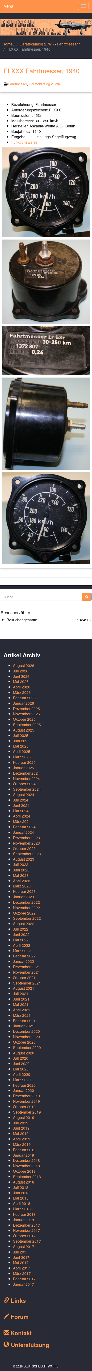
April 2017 (21, 1268)
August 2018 (23, 1182)
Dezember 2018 (26, 1160)
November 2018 (26, 1165)
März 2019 (22, 1144)
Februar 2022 (24, 956)
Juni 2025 (21, 741)
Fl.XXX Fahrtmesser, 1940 (41, 70)
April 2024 (21, 816)
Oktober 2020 (24, 1042)
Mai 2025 (21, 746)
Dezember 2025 (26, 708)
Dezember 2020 (26, 1031)
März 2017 (22, 1273)
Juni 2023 (21, 870)
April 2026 (21, 687)
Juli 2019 (20, 1123)
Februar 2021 (24, 1020)
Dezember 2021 (26, 966)
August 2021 (23, 988)
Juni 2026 (21, 676)
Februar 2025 (24, 762)
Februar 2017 (24, 1278)
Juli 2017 (20, 1252)
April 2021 (21, 1010)
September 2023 (27, 853)
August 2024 (23, 794)
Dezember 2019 (26, 1095)
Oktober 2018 (24, 1171)
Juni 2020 (21, 1063)
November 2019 (26, 1101)
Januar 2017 (23, 1284)
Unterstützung (29, 1345)
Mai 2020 (21, 1069)
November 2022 (26, 907)
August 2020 (23, 1053)
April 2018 (21, 1203)
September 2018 (27, 1176)
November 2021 (26, 972)
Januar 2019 (23, 1155)
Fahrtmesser (67, 44)
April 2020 (21, 1074)
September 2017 (27, 1241)
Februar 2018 (24, 1214)
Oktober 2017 (24, 1235)
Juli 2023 (20, 864)
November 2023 (26, 843)
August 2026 (23, 665)
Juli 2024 (20, 800)
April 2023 (21, 880)
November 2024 (26, 778)
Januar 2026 (23, 703)
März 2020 (22, 1079)
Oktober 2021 (24, 977)
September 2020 (27, 1047)
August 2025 (23, 730)
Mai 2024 (21, 811)
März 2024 (22, 821)
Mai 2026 (21, 681)
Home (7, 44)
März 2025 (22, 757)
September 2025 (27, 724)
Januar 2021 (23, 1026)
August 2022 (23, 923)
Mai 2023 (21, 875)
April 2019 (21, 1139)
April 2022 (21, 945)
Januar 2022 (23, 961)
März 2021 (22, 1015)
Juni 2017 (21, 1257)
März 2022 (22, 950)
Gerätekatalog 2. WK (37, 44)
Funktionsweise (24, 142)
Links (17, 1300)
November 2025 (26, 713)
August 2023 (23, 859)
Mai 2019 (21, 1133)
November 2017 (26, 1230)
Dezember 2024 (26, 773)
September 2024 (27, 789)
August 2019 (23, 1117)
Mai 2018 (21, 1198)
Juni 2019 (21, 1128)
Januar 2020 (23, 1090)
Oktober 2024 (24, 783)
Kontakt (20, 1333)
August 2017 (23, 1246)
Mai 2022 (21, 940)
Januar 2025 (23, 767)
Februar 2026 (24, 697)
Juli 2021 (20, 993)
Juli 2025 (20, 735)
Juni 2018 (21, 1193)
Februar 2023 (24, 891)
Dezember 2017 (26, 1225)
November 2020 (26, 1036)
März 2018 (22, 1209)
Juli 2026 (20, 671)
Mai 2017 (21, 1262)
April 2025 (21, 751)
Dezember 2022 (26, 902)
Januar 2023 (23, 896)
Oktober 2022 (24, 913)
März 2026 (22, 692)
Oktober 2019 (24, 1106)
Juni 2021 (21, 999)
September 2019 (27, 1112)
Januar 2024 (23, 832)
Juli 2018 (20, 1187)
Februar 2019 (24, 1149)
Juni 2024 (21, 805)
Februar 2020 (24, 1085)
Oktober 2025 (24, 719)
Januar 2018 (23, 1219)
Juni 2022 (21, 934)
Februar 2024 (24, 827)
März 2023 (22, 886)
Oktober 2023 (24, 848)
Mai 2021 (21, 1004)
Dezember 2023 (26, 837)
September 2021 (27, 983)
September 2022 (27, 918)
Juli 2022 (20, 929)
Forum (19, 1317)
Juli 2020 (20, 1058)
